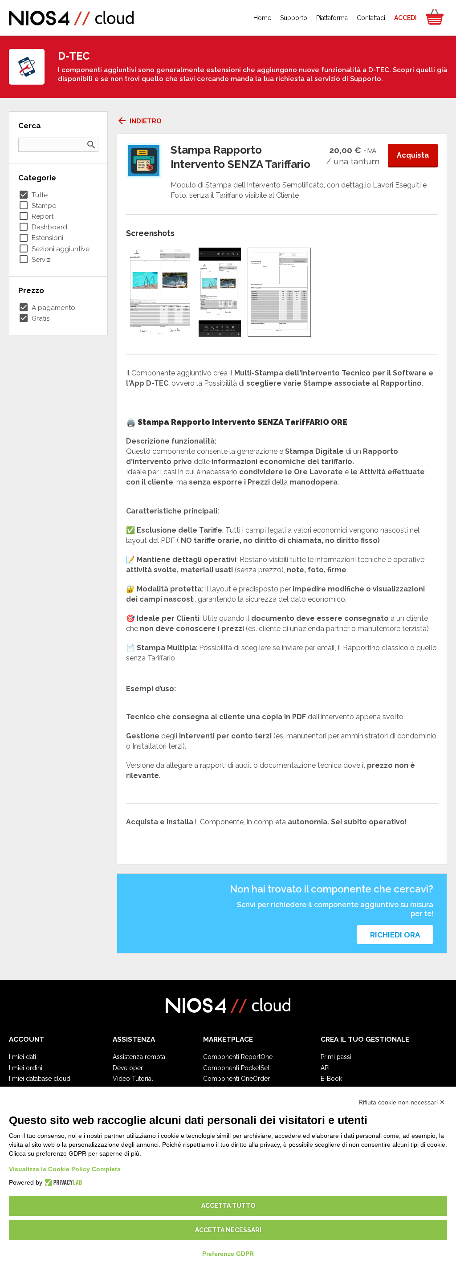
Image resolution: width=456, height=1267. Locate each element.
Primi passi (336, 1056)
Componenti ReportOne (238, 1056)
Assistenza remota (139, 1056)
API (325, 1067)
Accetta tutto (228, 1205)
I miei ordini (25, 1067)
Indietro (139, 121)
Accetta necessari (228, 1230)
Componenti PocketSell (237, 1067)
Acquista (413, 155)
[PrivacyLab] (62, 1182)
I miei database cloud (39, 1078)
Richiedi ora (395, 934)
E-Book (331, 1078)
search (91, 144)
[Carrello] (434, 18)
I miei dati (22, 1056)
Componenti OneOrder (236, 1078)
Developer (128, 1067)
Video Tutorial (133, 1078)
